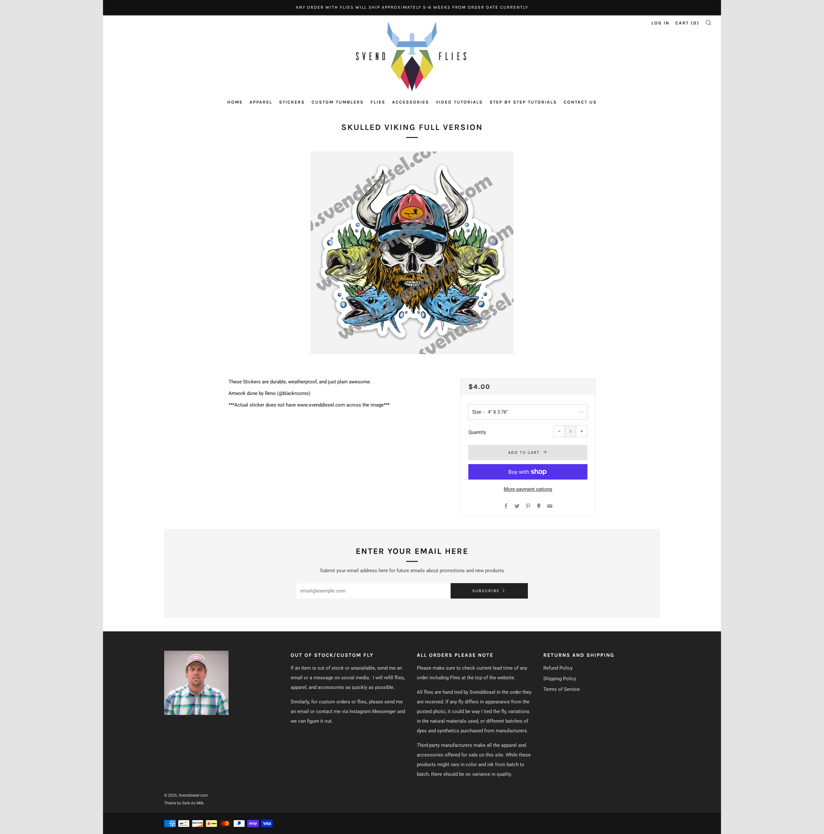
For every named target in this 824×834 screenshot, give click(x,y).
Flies (377, 102)
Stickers (292, 102)
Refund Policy (558, 668)
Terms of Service (561, 689)
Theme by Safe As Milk (183, 803)
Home (235, 102)
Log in (660, 23)
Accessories (410, 102)
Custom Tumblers (338, 102)
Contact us (580, 102)
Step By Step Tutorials (523, 102)
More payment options (528, 489)
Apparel (260, 102)
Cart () (687, 23)
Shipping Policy (559, 679)
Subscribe (486, 590)
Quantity (477, 432)
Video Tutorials (459, 102)
